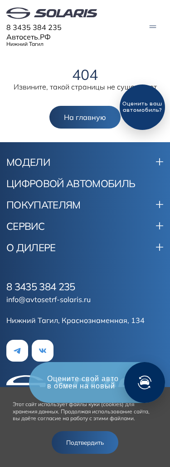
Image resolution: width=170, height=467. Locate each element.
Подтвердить (85, 442)
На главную (85, 117)
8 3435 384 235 (34, 27)
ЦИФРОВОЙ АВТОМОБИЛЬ (70, 184)
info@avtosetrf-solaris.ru (48, 299)
